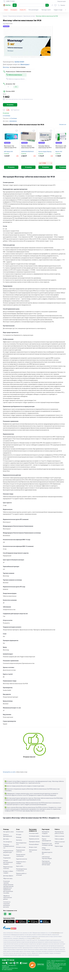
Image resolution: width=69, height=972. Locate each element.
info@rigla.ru (59, 968)
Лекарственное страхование (20, 855)
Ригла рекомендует (34, 10)
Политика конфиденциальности (8, 846)
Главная (5, 16)
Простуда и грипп (46, 10)
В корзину (10, 104)
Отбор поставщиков (46, 848)
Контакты (19, 840)
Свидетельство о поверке (21, 862)
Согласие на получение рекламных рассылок (6, 904)
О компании (19, 831)
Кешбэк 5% (23, 10)
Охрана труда (59, 846)
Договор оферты (8, 875)
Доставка (6, 839)
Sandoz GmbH (19, 62)
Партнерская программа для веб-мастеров (46, 863)
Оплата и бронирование (7, 835)
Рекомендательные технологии (21, 869)
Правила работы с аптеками (21, 874)
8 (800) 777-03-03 (36, 938)
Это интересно (7, 842)
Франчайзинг (46, 836)
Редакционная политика (20, 851)
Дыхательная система (29, 16)
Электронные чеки (33, 850)
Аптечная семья (33, 833)
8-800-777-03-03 (8, 960)
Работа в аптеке (59, 836)
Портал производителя (46, 839)
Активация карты (34, 836)
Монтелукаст (25, 64)
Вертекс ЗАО (59, 151)
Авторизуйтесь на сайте (9, 772)
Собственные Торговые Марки (47, 857)
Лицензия (6, 855)
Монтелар (6, 67)
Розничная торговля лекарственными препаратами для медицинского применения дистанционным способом (8, 887)
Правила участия (34, 839)
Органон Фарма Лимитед (44, 151)
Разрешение (7, 858)
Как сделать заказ (8, 831)
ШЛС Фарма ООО (8, 151)
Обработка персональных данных (7, 897)
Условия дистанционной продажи (8, 862)
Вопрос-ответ (33, 847)
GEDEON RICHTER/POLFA (27, 151)
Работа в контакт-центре (60, 842)
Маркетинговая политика (8, 867)
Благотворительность (21, 843)
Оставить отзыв (20, 847)
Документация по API (47, 853)
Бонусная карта (62, 1)
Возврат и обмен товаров (8, 872)
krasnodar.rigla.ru (56, 932)
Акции (6, 10)
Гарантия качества (21, 859)
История (18, 834)
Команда (18, 837)
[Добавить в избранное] (4, 110)
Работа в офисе (59, 839)
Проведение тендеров (45, 832)
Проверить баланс (34, 841)
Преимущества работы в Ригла (59, 832)
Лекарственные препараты (15, 16)
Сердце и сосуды (58, 10)
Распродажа (14, 10)
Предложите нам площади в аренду (47, 844)
